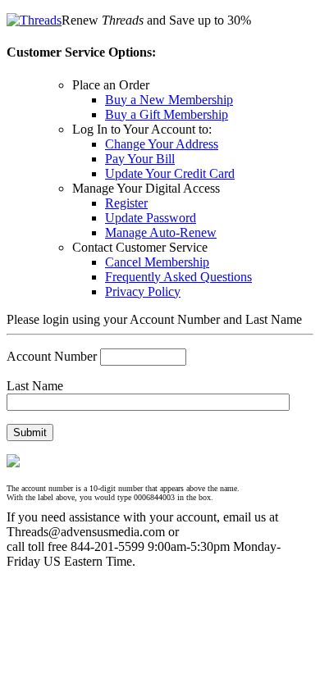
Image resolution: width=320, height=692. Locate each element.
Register (126, 203)
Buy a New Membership (169, 100)
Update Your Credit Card (170, 173)
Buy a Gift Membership (166, 114)
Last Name (35, 386)
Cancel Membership (157, 262)
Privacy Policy (143, 291)
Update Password (150, 218)
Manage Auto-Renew (161, 232)
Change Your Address (161, 144)
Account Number (52, 356)
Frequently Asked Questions (178, 277)
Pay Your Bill (140, 159)
